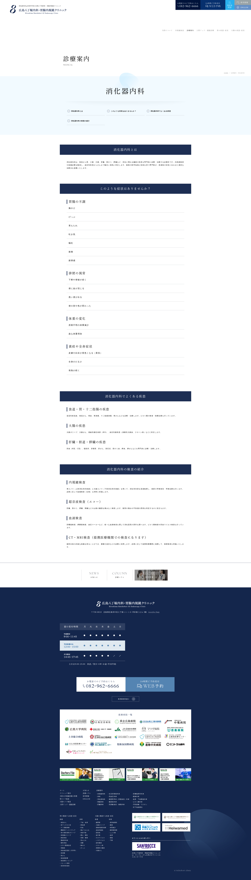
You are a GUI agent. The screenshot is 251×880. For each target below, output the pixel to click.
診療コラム (87, 793)
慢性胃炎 (64, 843)
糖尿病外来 (113, 802)
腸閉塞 (98, 822)
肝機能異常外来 (138, 794)
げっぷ (83, 848)
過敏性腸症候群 (101, 827)
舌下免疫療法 (137, 807)
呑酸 (82, 843)
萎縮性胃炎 (64, 840)
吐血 (82, 827)
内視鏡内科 (101, 794)
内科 (99, 796)
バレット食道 (65, 863)
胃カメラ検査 (64, 799)
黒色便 (83, 825)
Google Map (154, 612)
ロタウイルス (100, 837)
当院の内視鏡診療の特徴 (68, 796)
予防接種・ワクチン (140, 804)
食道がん (64, 822)
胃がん (63, 855)
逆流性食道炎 (65, 865)
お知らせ (86, 790)
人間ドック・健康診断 (68, 804)
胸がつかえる (85, 830)
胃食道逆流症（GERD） (69, 850)
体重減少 (113, 827)
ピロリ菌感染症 (66, 845)
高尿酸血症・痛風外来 (117, 804)
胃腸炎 (63, 848)
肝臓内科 (100, 804)
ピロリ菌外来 (137, 802)
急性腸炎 (99, 843)
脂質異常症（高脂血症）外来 (119, 799)
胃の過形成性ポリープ (68, 832)
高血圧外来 (113, 796)
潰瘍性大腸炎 (100, 848)
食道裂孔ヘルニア (67, 860)
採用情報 (86, 796)
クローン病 (99, 845)
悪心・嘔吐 (84, 835)
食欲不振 (83, 832)
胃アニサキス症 (66, 825)
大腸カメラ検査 (65, 801)
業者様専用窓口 (123, 699)
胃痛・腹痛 (84, 837)
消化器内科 (101, 799)
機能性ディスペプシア (68, 830)
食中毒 (98, 835)
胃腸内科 (100, 802)
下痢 (111, 840)
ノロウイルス (100, 840)
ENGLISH (86, 799)
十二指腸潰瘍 (65, 827)
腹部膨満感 (113, 830)
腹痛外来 (136, 796)
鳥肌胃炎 (64, 837)
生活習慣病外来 (114, 794)
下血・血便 (84, 822)
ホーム (62, 790)
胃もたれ (83, 840)
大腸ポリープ (100, 825)
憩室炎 (98, 832)
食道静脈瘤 (64, 858)
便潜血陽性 (113, 822)
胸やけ (83, 845)
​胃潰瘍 (63, 853)
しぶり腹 (113, 832)
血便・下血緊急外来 (140, 799)
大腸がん (99, 850)
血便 (111, 835)
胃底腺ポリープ (66, 835)
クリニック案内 (65, 793)
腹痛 (111, 825)
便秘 (111, 837)
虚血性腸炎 (99, 830)
